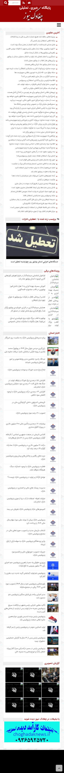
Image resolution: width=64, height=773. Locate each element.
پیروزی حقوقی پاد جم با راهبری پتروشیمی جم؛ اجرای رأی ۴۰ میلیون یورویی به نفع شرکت (25, 564)
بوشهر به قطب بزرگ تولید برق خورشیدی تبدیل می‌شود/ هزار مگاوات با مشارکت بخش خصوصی (26, 320)
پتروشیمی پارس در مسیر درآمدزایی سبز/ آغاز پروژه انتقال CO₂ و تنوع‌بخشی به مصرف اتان (26, 650)
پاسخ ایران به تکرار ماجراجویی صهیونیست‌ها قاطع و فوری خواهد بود (31, 96)
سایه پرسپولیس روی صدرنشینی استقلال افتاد (39, 195)
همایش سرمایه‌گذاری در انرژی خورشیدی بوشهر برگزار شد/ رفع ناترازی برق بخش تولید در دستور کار (25, 309)
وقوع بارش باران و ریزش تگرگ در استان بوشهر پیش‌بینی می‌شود (32, 124)
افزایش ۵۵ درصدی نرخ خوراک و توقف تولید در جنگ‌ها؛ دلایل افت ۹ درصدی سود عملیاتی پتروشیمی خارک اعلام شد (25, 384)
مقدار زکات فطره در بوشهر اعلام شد (43, 171)
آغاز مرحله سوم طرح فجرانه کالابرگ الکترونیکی (39, 203)
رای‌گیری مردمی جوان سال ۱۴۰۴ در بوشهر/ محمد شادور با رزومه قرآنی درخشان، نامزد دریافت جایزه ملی (24, 350)
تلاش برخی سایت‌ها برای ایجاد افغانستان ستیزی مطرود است (33, 187)
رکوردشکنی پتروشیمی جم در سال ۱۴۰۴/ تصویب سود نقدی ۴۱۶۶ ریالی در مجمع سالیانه (25, 585)
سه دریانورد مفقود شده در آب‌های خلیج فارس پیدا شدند (35, 151)
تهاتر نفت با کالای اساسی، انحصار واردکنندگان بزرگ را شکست (33, 163)
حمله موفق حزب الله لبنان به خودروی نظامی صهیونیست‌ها (34, 72)
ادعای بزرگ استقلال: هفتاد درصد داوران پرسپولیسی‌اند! (36, 156)
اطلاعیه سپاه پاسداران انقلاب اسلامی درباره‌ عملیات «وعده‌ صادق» (32, 144)
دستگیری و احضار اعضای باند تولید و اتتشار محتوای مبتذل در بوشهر (31, 56)
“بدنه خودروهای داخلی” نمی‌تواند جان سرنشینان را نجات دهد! (33, 175)
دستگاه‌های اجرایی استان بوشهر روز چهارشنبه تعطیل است (34, 262)
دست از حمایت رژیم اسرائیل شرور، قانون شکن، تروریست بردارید (32, 100)
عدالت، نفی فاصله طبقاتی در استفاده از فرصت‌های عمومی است (32, 207)
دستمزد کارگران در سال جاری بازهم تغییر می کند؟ (38, 76)
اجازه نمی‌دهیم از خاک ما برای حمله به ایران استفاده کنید (35, 167)
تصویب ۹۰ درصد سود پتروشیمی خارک (30, 413)
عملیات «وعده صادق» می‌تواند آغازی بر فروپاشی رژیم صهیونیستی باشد (30, 120)
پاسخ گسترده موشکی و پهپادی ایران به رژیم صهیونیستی (35, 147)
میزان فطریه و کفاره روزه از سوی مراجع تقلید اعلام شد (36, 211)
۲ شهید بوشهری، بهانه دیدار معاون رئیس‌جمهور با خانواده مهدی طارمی (30, 48)
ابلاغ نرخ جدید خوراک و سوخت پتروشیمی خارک (26, 369)
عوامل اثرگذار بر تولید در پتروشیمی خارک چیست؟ (26, 477)
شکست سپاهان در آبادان (46, 179)
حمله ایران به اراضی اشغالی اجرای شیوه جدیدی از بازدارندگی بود (32, 108)
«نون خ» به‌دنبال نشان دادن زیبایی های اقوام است (37, 159)
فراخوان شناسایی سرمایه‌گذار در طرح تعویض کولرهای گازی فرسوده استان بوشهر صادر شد (25, 277)
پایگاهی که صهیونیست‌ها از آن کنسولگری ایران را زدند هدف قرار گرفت (30, 136)
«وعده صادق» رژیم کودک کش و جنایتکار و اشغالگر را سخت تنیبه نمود (30, 68)
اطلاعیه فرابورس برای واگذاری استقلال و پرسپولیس (37, 80)
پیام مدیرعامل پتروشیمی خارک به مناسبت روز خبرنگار (25, 337)
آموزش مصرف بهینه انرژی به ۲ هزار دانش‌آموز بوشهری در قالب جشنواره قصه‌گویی (27, 288)
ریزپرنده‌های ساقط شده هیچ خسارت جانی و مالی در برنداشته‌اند (32, 36)
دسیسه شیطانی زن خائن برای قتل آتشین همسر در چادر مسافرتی (32, 199)
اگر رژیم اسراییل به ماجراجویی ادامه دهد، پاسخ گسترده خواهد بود (32, 116)
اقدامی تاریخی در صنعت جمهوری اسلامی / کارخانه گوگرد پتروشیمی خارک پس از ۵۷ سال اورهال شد (25, 436)
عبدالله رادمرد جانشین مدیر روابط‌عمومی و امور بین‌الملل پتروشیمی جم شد (27, 360)
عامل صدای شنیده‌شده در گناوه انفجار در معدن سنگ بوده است (33, 44)
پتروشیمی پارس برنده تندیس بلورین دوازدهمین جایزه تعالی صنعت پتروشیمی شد (26, 618)
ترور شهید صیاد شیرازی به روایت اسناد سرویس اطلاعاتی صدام (33, 191)
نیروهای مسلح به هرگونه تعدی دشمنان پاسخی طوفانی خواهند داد (31, 112)
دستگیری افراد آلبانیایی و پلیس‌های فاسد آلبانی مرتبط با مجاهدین (31, 140)
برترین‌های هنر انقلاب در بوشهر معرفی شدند (39, 60)
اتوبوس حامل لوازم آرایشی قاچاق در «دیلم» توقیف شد (36, 84)
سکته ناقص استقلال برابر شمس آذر (42, 40)
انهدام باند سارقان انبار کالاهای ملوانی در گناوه (39, 88)
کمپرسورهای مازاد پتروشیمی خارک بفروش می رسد (26, 509)
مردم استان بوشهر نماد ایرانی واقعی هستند (40, 64)
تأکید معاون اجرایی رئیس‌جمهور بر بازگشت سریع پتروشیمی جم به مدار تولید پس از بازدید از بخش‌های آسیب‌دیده (24, 608)
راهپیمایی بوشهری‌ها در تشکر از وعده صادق (40, 52)
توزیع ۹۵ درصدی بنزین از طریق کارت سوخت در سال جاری (35, 183)
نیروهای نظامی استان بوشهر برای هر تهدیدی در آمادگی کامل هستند (31, 92)
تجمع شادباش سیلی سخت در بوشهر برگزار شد (39, 132)
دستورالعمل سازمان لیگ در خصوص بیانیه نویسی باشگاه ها (34, 104)
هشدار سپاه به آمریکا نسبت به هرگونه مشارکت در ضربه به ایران (33, 128)
